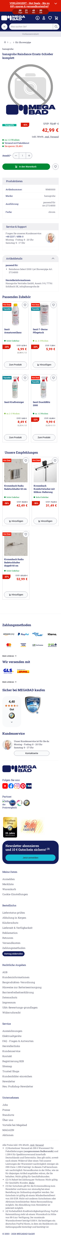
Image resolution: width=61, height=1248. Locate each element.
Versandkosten (11, 942)
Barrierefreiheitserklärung (18, 992)
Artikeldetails (14, 258)
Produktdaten (14, 181)
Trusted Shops (10, 1071)
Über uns (7, 1120)
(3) (48, 848)
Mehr (32, 1182)
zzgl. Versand (37, 1144)
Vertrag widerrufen (13, 953)
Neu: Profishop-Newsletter (17, 1086)
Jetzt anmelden (30, 857)
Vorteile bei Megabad (14, 1125)
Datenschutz (9, 997)
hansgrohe (7, 48)
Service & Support (16, 226)
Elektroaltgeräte (11, 1036)
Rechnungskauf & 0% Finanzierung (30, 34)
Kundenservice (11, 1051)
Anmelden (8, 879)
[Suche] (56, 26)
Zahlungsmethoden (13, 948)
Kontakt (7, 1056)
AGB (4, 972)
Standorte (8, 1114)
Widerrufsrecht (11, 1012)
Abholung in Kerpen (14, 917)
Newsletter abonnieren (27, 847)
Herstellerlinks (11, 1046)
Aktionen (8, 1135)
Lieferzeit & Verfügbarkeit (17, 927)
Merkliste (8, 884)
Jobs (5, 1104)
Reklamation (10, 932)
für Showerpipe (23, 42)
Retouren (7, 937)
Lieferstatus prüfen (13, 912)
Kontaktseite (31, 753)
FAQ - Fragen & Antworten (18, 1041)
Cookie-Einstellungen (15, 894)
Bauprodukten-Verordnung (18, 982)
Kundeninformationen (16, 977)
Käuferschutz (10, 922)
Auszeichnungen (12, 1031)
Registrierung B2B (13, 1061)
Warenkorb (9, 889)
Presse (6, 1109)
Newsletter (8, 1081)
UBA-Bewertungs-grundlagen (20, 1007)
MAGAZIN (8, 1130)
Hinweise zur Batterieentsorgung (21, 987)
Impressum (9, 1002)
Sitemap (7, 1066)
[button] (9, 125)
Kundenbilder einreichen (17, 1076)
